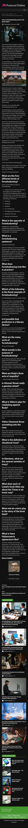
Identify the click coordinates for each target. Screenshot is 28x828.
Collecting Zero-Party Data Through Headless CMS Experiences (14, 686)
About (16, 817)
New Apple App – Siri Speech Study (6, 771)
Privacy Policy (16, 815)
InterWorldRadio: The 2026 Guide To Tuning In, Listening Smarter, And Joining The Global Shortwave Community (14, 610)
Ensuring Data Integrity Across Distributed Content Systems (14, 661)
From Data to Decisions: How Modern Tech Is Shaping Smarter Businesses (14, 711)
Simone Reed (7, 24)
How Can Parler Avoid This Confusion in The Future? (6, 762)
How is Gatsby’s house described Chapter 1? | (14, 586)
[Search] (24, 10)
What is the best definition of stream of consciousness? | (13, 593)
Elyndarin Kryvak (8, 626)
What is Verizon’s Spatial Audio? (6, 781)
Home (9, 815)
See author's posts (14, 579)
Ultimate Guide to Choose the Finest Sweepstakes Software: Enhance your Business (14, 735)
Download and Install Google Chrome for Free (6, 790)
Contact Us (22, 817)
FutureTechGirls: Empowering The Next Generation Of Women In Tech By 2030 (14, 637)
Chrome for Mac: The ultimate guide (6, 799)
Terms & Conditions (7, 817)
